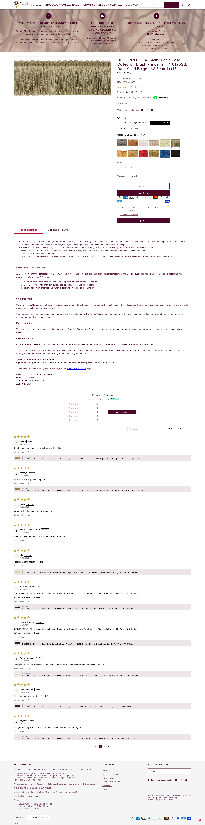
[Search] (171, 5)
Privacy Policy (108, 778)
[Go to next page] (109, 746)
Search (105, 770)
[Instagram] (146, 110)
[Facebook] (142, 110)
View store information (129, 214)
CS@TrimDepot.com (29, 796)
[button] (123, 87)
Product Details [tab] (28, 230)
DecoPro (22, 824)
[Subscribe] (188, 771)
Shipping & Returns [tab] (58, 230)
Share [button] (144, 221)
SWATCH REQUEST (76, 369)
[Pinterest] (151, 110)
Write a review (122, 412)
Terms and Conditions (111, 774)
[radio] (132, 123)
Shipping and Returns (111, 782)
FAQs (104, 789)
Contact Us (107, 785)
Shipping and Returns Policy (129, 176)
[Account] (189, 4)
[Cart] (183, 4)
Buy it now (143, 193)
